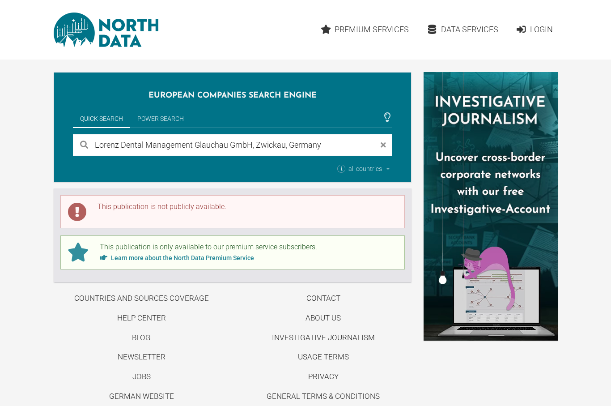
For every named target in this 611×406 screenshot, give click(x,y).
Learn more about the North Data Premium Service (182, 257)
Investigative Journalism (323, 337)
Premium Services (372, 29)
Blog (141, 337)
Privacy (323, 376)
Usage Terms (323, 356)
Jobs (141, 376)
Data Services (469, 29)
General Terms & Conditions (323, 396)
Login (541, 29)
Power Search (160, 118)
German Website (141, 396)
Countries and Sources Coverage (141, 298)
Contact (323, 298)
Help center (141, 317)
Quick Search (101, 118)
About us (323, 317)
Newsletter (141, 356)
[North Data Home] (106, 30)
